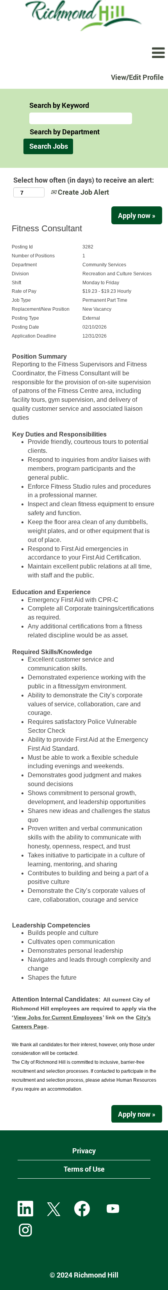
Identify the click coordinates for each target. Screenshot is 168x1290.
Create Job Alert (82, 192)
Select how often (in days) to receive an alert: (83, 180)
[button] (84, 53)
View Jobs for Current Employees (58, 1017)
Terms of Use (84, 1169)
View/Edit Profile (137, 77)
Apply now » (136, 215)
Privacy (84, 1150)
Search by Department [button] (65, 131)
